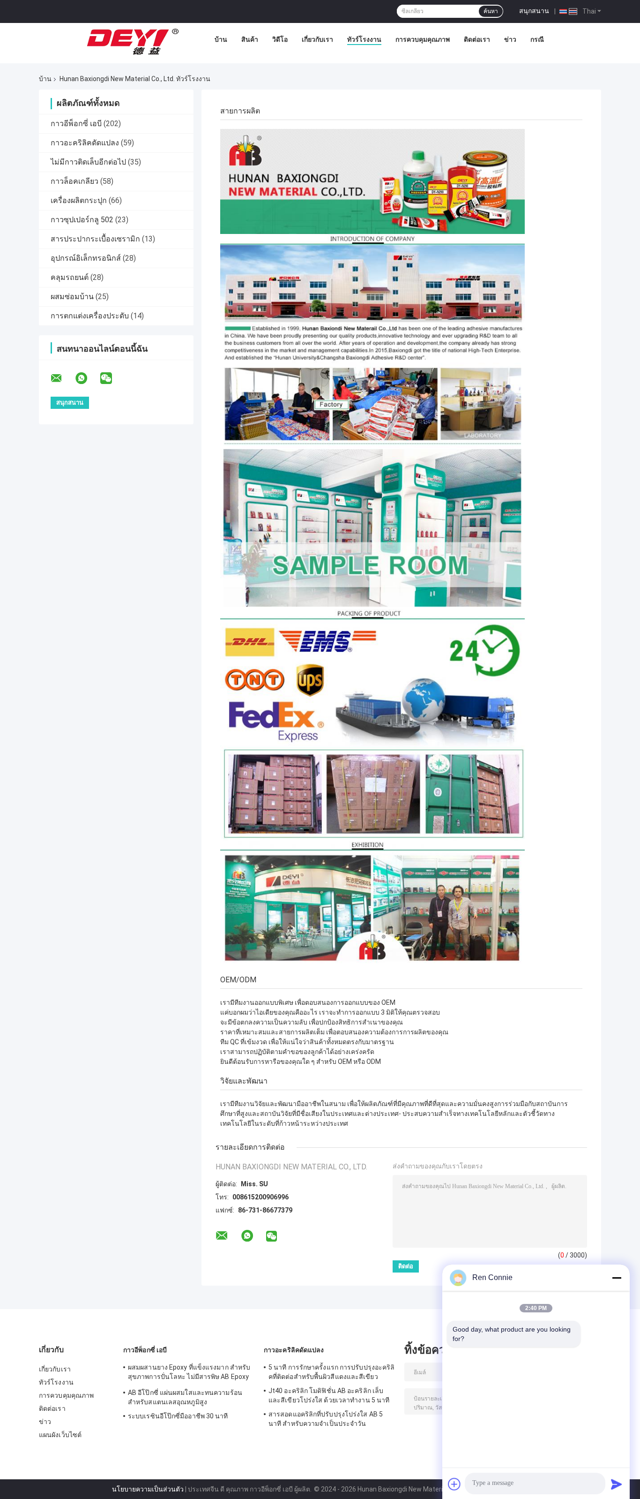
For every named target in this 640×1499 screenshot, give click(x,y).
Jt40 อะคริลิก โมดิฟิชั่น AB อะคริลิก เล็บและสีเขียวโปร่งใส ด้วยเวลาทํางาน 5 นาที (328, 1395)
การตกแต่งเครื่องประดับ (90, 315)
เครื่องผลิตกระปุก (79, 200)
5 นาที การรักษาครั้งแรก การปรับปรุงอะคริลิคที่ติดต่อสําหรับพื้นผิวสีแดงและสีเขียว (331, 1371)
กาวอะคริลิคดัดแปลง (85, 142)
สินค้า (249, 39)
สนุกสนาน (534, 11)
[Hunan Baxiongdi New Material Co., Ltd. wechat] (112, 378)
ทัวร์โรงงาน (364, 39)
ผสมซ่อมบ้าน (72, 296)
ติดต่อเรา (477, 39)
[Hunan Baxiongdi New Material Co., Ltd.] (133, 42)
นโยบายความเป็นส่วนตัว (148, 1489)
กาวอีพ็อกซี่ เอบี (76, 123)
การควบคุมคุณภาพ (422, 39)
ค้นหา (491, 11)
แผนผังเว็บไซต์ (60, 1435)
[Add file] (454, 1484)
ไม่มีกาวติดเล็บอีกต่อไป (88, 162)
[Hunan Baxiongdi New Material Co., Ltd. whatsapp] (87, 378)
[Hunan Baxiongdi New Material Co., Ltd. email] (62, 378)
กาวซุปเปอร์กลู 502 (82, 219)
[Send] (616, 1484)
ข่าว (510, 39)
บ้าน (221, 39)
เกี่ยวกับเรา (317, 39)
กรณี (537, 39)
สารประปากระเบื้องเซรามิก (95, 238)
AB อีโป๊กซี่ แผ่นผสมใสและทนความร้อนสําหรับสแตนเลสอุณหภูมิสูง (185, 1397)
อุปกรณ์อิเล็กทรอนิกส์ (86, 258)
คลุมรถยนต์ (70, 277)
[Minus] (616, 1277)
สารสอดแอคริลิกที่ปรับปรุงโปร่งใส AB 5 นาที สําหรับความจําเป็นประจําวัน (325, 1418)
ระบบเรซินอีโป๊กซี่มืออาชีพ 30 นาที (178, 1416)
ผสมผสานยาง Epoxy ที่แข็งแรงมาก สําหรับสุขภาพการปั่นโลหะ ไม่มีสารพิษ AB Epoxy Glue (189, 1373)
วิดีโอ (280, 39)
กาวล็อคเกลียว (74, 181)
